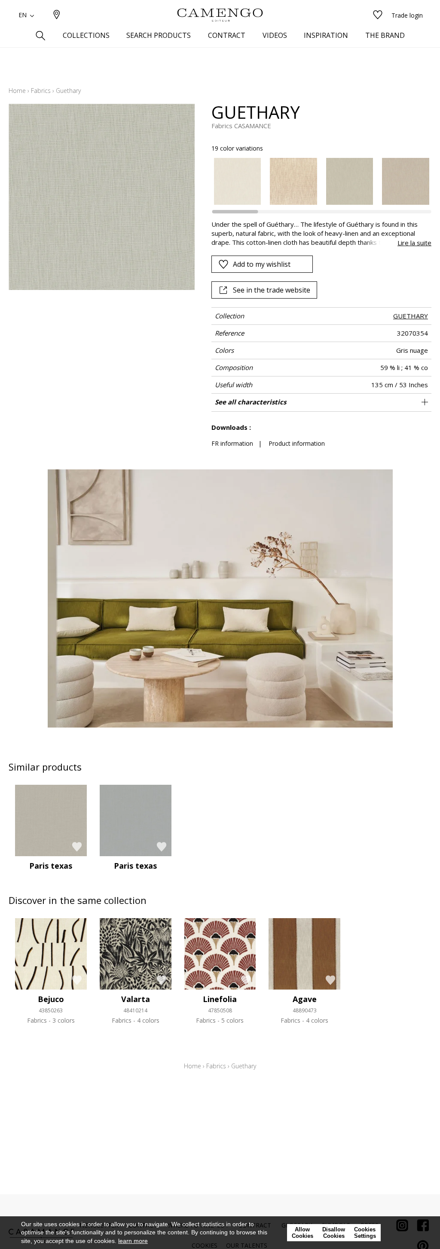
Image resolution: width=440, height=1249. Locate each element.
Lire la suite (414, 242)
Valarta (135, 999)
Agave (305, 999)
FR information (232, 443)
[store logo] (220, 15)
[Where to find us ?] (57, 15)
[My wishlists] (378, 15)
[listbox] (317, 181)
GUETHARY (410, 315)
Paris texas (50, 865)
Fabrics (41, 90)
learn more (133, 1240)
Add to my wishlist (261, 264)
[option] (237, 181)
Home (17, 90)
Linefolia (220, 999)
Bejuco (51, 999)
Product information (297, 443)
